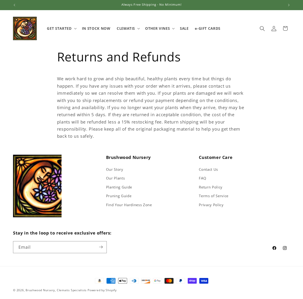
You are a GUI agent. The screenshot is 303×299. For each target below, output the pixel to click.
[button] (61, 28)
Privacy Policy (211, 204)
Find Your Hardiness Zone (129, 204)
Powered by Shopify (102, 290)
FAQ (202, 178)
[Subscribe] (101, 247)
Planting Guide (119, 187)
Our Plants (115, 178)
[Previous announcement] (14, 5)
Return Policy (211, 187)
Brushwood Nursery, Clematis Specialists (56, 290)
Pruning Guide (119, 195)
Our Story (114, 169)
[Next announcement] (289, 5)
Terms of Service (213, 195)
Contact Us (208, 169)
